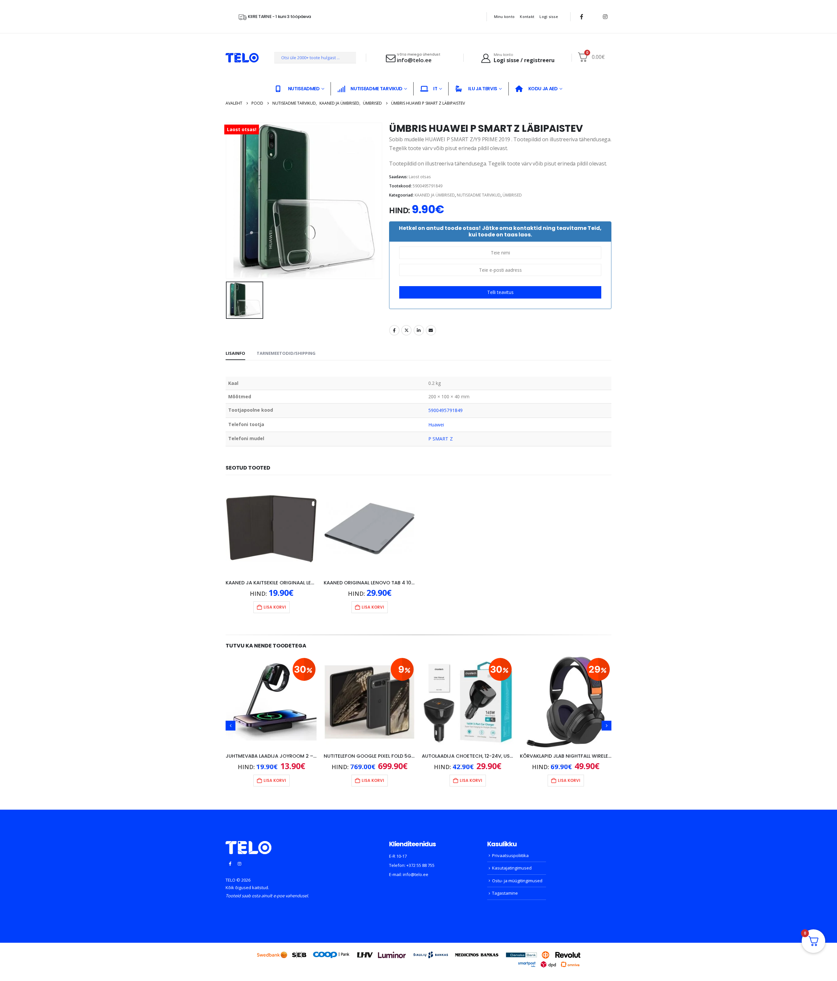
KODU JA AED (543, 88)
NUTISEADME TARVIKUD (376, 88)
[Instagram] (605, 16)
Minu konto (504, 16)
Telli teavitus (500, 292)
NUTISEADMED (304, 88)
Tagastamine (505, 893)
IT (435, 88)
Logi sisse (548, 16)
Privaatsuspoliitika (510, 855)
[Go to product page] (271, 529)
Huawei (436, 425)
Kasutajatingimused (512, 868)
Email (431, 330)
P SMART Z (440, 439)
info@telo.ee (415, 874)
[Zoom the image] (248, 845)
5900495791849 (445, 410)
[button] (230, 726)
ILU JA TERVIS (482, 88)
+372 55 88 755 (420, 865)
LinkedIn (419, 330)
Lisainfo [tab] (235, 353)
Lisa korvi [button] (275, 607)
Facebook (394, 330)
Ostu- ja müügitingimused (517, 881)
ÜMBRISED (512, 195)
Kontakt (527, 16)
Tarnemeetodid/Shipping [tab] (286, 353)
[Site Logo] (242, 57)
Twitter (406, 330)
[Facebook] (581, 16)
